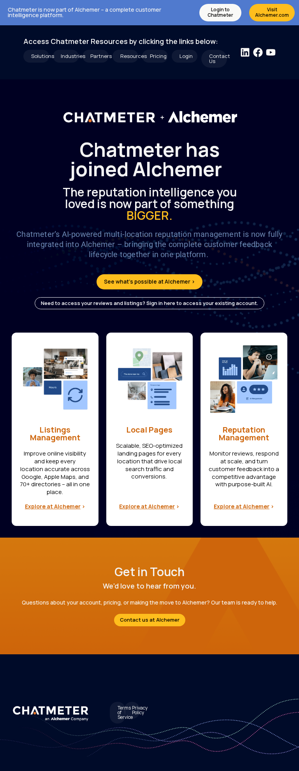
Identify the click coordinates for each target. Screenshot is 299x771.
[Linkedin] (245, 52)
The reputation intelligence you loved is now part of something (150, 203)
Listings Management (55, 433)
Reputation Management (244, 433)
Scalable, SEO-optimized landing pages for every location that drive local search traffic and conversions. (149, 461)
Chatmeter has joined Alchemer (150, 159)
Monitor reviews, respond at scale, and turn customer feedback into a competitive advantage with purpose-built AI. (244, 468)
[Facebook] (258, 52)
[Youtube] (271, 52)
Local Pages (149, 429)
